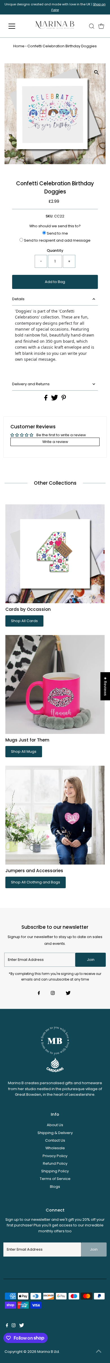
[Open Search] (91, 26)
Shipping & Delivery (55, 1132)
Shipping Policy (55, 1171)
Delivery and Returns (31, 384)
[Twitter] (68, 993)
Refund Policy (55, 1163)
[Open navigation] (16, 26)
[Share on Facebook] (46, 399)
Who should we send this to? (55, 226)
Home (19, 46)
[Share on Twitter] (55, 399)
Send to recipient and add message (57, 240)
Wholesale (55, 1148)
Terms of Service (55, 1178)
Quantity (55, 250)
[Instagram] (52, 993)
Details (18, 299)
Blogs (55, 1186)
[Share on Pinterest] (63, 399)
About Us (55, 1125)
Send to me (57, 233)
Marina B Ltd (48, 1351)
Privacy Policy (55, 1155)
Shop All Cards (24, 620)
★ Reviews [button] (105, 686)
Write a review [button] (55, 441)
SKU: (49, 216)
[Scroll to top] (98, 1351)
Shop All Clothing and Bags (35, 882)
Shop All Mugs (23, 751)
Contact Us (55, 1140)
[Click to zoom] (96, 72)
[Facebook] (38, 993)
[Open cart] (101, 26)
